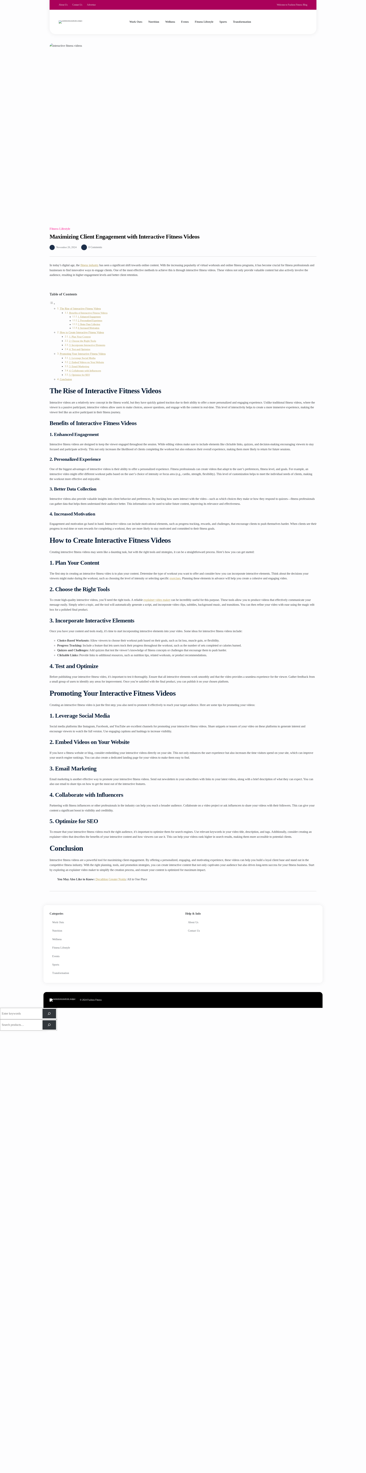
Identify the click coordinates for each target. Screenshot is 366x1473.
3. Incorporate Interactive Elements (87, 345)
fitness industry (89, 265)
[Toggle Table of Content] (52, 303)
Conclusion (66, 379)
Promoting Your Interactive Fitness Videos (83, 353)
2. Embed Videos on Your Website (86, 362)
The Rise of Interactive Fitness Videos (80, 308)
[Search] (301, 22)
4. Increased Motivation (88, 328)
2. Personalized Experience (90, 320)
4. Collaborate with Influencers (85, 370)
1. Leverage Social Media (82, 358)
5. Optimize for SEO (79, 374)
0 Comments (95, 247)
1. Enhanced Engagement (89, 317)
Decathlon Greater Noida (111, 879)
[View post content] (183, 132)
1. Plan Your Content (80, 336)
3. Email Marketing (79, 366)
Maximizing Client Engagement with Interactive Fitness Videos (124, 236)
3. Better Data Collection (89, 324)
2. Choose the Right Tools (82, 340)
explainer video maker (157, 599)
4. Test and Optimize (79, 349)
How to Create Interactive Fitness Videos (82, 332)
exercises (175, 578)
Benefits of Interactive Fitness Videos (88, 312)
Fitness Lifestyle (60, 228)
